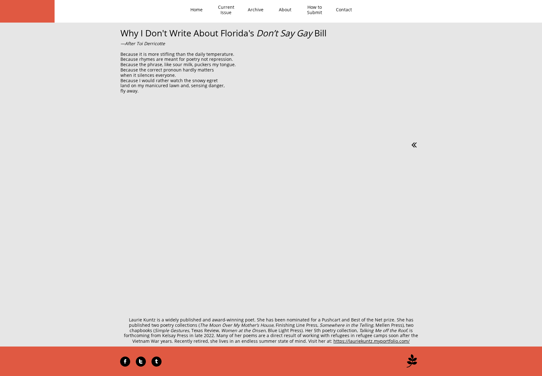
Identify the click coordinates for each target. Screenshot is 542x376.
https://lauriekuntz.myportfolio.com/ (371, 341)
